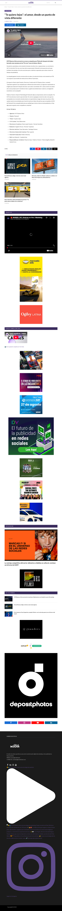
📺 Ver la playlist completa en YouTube (14, 346)
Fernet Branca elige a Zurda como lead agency (15, 176)
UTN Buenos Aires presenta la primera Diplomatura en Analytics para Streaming (34, 597)
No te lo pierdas (10, 592)
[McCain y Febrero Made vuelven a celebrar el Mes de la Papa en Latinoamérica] (44, 166)
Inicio (6, 6)
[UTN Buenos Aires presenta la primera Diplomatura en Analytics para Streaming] (8, 598)
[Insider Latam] (31, 2)
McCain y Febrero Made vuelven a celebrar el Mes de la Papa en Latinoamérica (44, 176)
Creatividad (8, 10)
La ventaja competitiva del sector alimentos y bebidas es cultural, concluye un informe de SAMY (30, 564)
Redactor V (9, 21)
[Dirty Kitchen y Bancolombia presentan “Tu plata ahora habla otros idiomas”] (17, 190)
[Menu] (6, 2)
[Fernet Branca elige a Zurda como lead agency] (17, 166)
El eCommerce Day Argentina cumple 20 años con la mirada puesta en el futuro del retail (34, 613)
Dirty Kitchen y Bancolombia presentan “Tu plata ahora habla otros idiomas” (17, 200)
